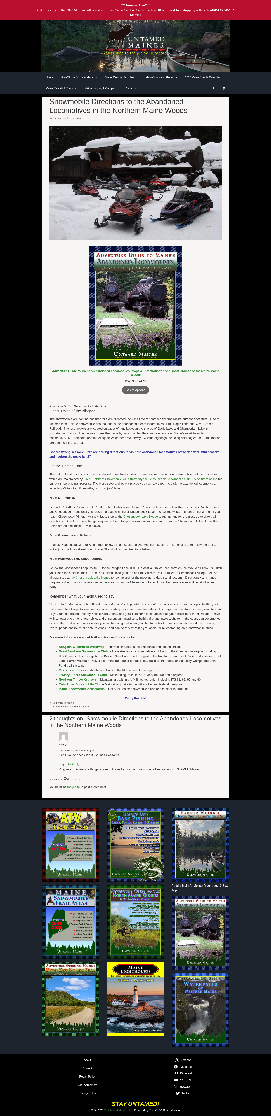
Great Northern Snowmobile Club (83, 651)
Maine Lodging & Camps (99, 88)
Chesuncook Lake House (140, 516)
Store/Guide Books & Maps (76, 77)
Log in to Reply (69, 764)
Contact (87, 1068)
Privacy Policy (87, 1093)
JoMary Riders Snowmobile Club (83, 675)
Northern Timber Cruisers (78, 679)
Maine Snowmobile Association (82, 689)
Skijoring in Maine (63, 702)
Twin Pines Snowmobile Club (80, 684)
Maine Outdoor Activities (119, 77)
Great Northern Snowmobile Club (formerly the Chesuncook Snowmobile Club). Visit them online (150, 479)
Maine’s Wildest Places (160, 77)
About (129, 88)
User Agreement (87, 1084)
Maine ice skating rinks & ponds (71, 706)
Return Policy (87, 1076)
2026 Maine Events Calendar (202, 77)
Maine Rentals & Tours (59, 88)
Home (49, 77)
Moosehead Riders (72, 670)
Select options (135, 390)
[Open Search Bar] (213, 88)
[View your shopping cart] (224, 88)
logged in (73, 787)
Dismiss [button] (135, 15)
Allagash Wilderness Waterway (81, 647)
